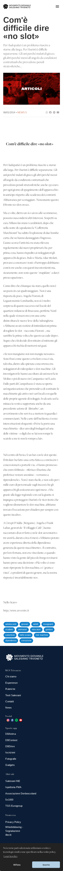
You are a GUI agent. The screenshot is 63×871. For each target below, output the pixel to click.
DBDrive (10, 746)
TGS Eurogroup (13, 805)
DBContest (11, 740)
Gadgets (10, 765)
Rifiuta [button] (17, 864)
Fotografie (10, 758)
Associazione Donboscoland (20, 793)
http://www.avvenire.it (16, 610)
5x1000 (9, 799)
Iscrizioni (10, 752)
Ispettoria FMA (13, 787)
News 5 (22, 112)
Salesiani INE (12, 781)
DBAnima (10, 733)
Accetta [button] (46, 864)
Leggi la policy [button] (11, 856)
